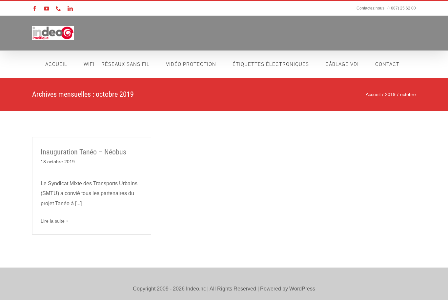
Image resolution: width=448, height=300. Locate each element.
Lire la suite (53, 221)
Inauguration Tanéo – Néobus (83, 152)
